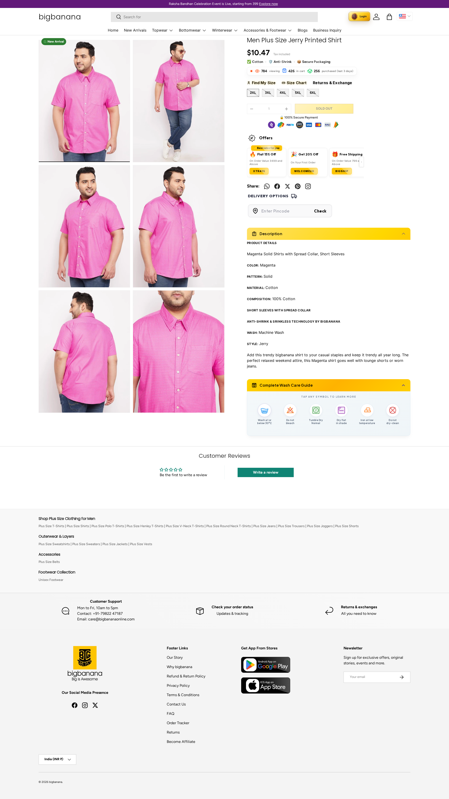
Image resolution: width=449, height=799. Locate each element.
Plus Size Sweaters (86, 544)
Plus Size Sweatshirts (54, 544)
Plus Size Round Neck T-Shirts (228, 526)
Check (320, 211)
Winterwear (222, 30)
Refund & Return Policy (186, 676)
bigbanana (55, 782)
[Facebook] (277, 186)
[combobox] (214, 17)
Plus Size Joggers (320, 526)
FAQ (170, 713)
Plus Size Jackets (115, 544)
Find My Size (265, 83)
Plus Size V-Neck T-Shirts (185, 526)
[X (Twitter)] (287, 186)
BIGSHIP (341, 171)
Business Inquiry (327, 30)
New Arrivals (135, 30)
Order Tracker (178, 723)
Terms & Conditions (183, 695)
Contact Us (176, 704)
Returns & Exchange (334, 82)
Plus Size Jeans (264, 526)
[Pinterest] (298, 186)
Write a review (265, 472)
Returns (173, 732)
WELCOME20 (304, 171)
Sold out (324, 109)
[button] (389, 17)
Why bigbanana (179, 667)
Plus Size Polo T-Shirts (107, 526)
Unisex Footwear (51, 580)
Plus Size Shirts (78, 526)
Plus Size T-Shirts (51, 526)
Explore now (268, 4)
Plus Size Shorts (347, 526)
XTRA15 (259, 171)
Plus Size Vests (141, 544)
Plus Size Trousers (291, 526)
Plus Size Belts (49, 562)
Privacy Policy (178, 685)
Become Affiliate (181, 741)
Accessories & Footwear (265, 30)
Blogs (303, 30)
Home (113, 30)
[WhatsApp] (267, 186)
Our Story (175, 657)
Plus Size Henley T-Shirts (145, 526)
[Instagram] (308, 186)
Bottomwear (190, 30)
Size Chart (298, 83)
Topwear (159, 30)
